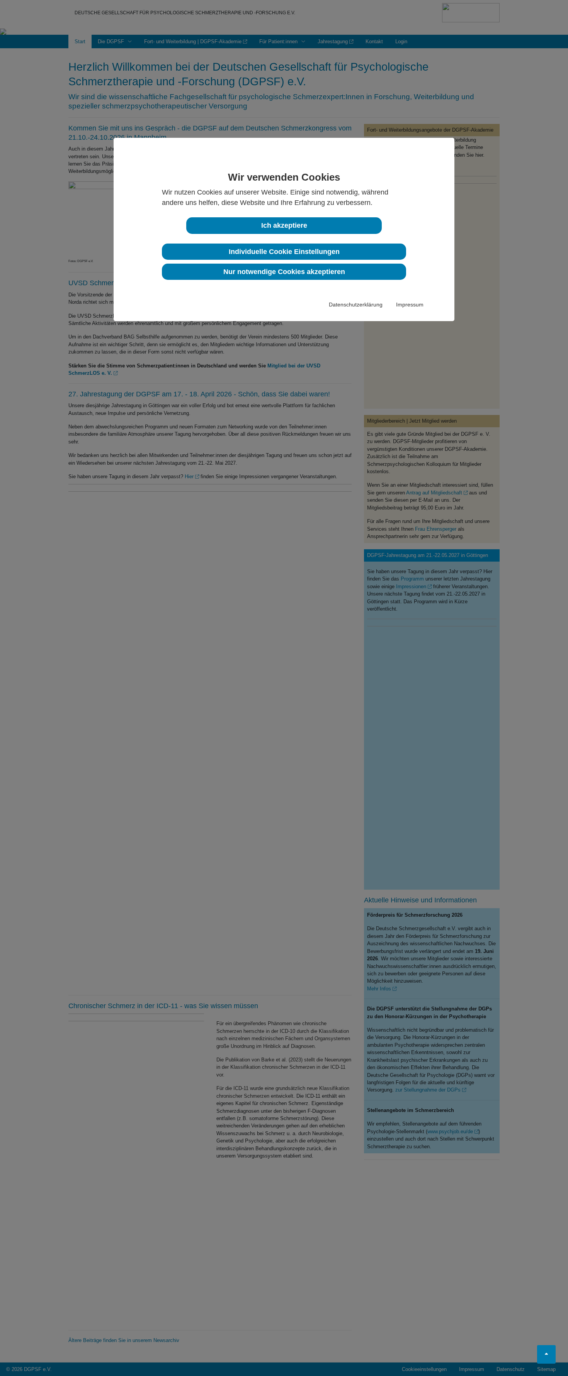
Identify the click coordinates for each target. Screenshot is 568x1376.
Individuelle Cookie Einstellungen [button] (284, 252)
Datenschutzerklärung (356, 304)
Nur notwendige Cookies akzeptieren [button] (284, 272)
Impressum (409, 304)
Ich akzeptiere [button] (284, 225)
